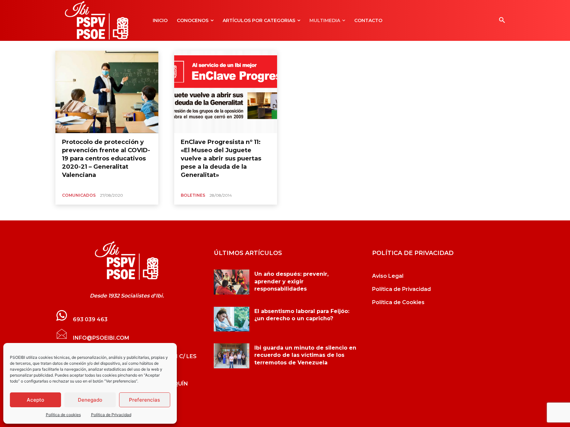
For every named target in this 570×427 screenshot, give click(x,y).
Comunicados (79, 195)
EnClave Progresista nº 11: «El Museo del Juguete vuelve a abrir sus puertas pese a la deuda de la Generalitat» (221, 158)
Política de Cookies (398, 302)
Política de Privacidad (111, 414)
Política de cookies (63, 414)
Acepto (35, 400)
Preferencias (144, 400)
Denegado (90, 400)
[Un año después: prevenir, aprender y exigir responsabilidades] (231, 282)
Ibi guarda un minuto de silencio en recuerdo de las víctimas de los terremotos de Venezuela (305, 355)
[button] (502, 20)
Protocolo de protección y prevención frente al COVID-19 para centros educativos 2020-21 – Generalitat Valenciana (106, 158)
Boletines (193, 195)
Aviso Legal (387, 276)
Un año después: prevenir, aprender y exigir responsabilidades (291, 281)
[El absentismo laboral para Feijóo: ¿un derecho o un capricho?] (231, 319)
